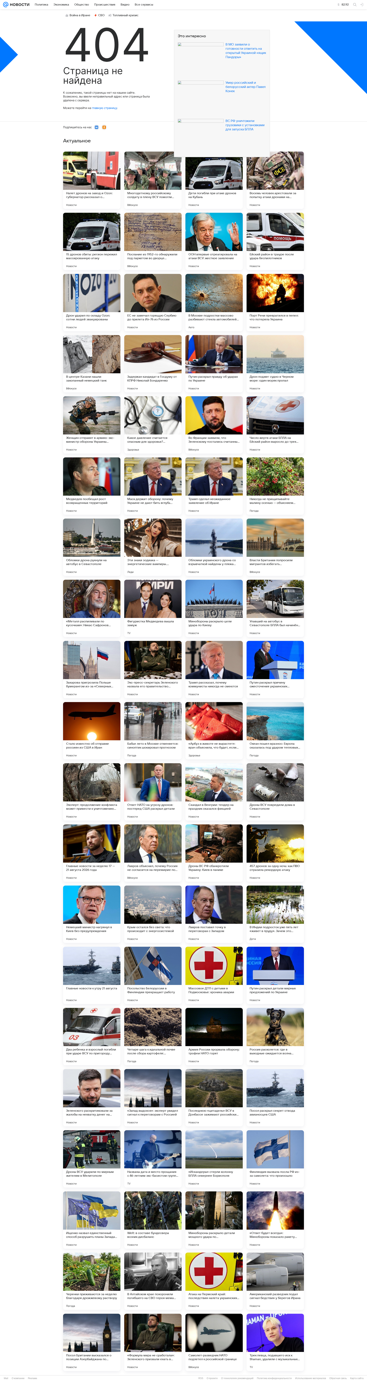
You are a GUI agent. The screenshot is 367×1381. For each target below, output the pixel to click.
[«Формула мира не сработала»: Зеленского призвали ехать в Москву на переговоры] (153, 1342)
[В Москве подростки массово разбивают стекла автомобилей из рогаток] (214, 302)
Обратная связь (338, 1378)
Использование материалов (310, 1378)
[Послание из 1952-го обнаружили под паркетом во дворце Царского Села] (153, 241)
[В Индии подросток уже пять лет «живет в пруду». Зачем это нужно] (275, 914)
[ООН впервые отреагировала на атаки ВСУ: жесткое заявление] (214, 241)
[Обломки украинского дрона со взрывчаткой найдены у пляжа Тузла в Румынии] (214, 547)
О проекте (212, 1378)
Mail (6, 1378)
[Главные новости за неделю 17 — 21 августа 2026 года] (91, 853)
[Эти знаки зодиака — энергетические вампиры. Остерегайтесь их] (153, 547)
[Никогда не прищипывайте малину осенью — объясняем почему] (275, 486)
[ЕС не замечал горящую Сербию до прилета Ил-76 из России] (153, 302)
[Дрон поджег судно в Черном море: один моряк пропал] (275, 363)
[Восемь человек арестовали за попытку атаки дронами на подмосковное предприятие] (275, 180)
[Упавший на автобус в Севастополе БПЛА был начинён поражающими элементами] (275, 608)
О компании (18, 1378)
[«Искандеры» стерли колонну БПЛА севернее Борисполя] (214, 1159)
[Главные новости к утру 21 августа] (91, 975)
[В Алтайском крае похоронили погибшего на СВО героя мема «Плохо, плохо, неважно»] (153, 1281)
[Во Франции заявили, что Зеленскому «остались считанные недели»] (214, 425)
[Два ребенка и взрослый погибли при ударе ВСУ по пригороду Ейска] (91, 1036)
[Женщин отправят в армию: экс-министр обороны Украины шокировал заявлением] (91, 425)
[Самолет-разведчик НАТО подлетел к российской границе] (214, 1342)
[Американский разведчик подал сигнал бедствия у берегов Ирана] (275, 1281)
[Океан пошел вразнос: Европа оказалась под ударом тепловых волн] (275, 730)
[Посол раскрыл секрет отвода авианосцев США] (275, 1097)
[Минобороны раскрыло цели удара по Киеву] (214, 608)
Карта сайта (357, 1378)
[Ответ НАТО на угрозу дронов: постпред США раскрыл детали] (153, 792)
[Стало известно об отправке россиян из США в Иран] (91, 730)
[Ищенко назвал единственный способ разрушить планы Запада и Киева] (91, 1220)
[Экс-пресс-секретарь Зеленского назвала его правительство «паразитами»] (153, 669)
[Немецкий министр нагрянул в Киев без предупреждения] (91, 914)
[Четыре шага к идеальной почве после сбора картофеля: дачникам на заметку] (153, 1036)
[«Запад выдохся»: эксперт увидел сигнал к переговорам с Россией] (153, 1097)
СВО (101, 15)
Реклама (32, 1378)
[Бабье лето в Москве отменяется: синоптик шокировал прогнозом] (153, 730)
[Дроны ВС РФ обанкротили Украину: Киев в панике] (214, 853)
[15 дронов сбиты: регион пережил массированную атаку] (91, 241)
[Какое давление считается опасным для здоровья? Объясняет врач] (153, 425)
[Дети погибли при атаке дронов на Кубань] (214, 180)
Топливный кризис (126, 15)
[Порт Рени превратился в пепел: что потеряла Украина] (275, 302)
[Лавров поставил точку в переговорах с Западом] (214, 914)
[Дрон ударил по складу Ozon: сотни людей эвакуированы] (91, 302)
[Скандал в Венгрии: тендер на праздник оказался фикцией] (214, 792)
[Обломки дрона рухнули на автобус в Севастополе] (91, 547)
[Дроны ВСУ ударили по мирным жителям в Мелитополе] (91, 1159)
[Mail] (5, 4)
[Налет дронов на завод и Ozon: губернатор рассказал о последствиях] (91, 180)
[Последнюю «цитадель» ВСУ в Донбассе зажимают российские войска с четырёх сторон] (214, 1097)
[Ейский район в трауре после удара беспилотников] (275, 241)
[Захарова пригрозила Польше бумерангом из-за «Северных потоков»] (91, 669)
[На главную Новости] (18, 4)
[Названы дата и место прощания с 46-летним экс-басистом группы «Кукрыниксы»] (153, 1159)
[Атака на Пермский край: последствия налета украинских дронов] (214, 1281)
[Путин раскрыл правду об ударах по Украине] (214, 363)
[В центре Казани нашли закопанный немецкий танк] (91, 363)
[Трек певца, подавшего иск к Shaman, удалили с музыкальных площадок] (275, 1342)
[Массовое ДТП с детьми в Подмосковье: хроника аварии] (214, 975)
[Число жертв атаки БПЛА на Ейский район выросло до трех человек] (275, 425)
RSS (200, 1378)
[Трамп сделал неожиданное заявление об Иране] (214, 486)
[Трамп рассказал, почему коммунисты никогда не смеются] (214, 669)
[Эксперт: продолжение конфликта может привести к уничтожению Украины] (91, 792)
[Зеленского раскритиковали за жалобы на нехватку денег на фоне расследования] (91, 1097)
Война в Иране (80, 15)
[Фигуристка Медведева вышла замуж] (153, 608)
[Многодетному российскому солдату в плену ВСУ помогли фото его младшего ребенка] (153, 180)
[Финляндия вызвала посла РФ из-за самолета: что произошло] (275, 1159)
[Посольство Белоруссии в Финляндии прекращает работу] (153, 975)
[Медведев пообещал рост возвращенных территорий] (91, 486)
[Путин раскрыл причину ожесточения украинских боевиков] (275, 669)
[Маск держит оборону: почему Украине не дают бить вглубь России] (153, 486)
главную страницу (104, 108)
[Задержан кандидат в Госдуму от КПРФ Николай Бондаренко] (153, 363)
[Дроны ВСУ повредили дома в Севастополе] (275, 792)
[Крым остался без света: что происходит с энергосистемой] (153, 914)
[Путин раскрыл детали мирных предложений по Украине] (275, 975)
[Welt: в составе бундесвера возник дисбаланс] (153, 1220)
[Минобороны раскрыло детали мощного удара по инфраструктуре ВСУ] (214, 1220)
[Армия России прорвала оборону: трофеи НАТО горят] (214, 1036)
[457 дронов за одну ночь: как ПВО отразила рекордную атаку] (275, 853)
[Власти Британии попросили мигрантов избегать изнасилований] (275, 547)
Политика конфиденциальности (274, 1378)
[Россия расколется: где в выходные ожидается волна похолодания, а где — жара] (275, 1036)
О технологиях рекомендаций (237, 1378)
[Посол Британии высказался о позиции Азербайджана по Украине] (91, 1342)
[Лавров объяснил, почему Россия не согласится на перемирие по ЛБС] (153, 853)
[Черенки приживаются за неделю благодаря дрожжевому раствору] (91, 1281)
